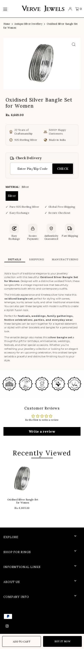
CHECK (62, 169)
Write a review (42, 431)
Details (14, 259)
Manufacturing (65, 259)
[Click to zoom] (73, 44)
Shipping (36, 259)
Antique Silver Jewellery (28, 23)
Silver (12, 196)
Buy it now (62, 641)
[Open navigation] (10, 9)
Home (6, 23)
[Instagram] (7, 626)
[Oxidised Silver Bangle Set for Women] (23, 479)
